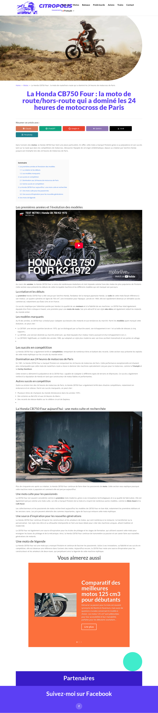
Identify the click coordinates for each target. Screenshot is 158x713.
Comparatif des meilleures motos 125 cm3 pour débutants (100, 591)
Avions (111, 5)
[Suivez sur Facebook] (79, 706)
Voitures (66, 5)
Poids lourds (99, 5)
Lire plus (89, 626)
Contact (130, 5)
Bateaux (86, 5)
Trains (120, 5)
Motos (76, 5)
